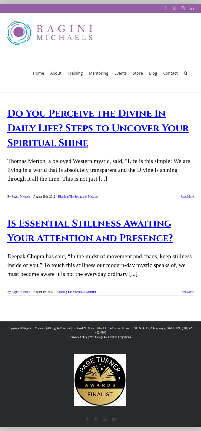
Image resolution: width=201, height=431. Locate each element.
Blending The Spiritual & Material (78, 196)
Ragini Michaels (21, 196)
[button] (186, 73)
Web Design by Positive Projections (110, 337)
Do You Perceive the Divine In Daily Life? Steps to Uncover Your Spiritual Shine (98, 128)
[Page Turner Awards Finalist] (100, 356)
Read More (187, 196)
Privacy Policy (78, 337)
